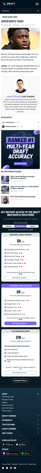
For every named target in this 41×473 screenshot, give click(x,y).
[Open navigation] (37, 4)
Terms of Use (23, 464)
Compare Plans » (20, 380)
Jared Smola (7, 25)
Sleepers (4, 402)
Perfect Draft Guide (8, 397)
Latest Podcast (6, 411)
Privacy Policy (6, 464)
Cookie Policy (32, 464)
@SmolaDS (16, 25)
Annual (32, 226)
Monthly (8, 226)
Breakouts (5, 405)
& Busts (11, 405)
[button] (28, 249)
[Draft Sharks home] (8, 4)
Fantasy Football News (9, 17)
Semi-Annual (20, 226)
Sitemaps (15, 464)
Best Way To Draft (7, 399)
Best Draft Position (8, 408)
